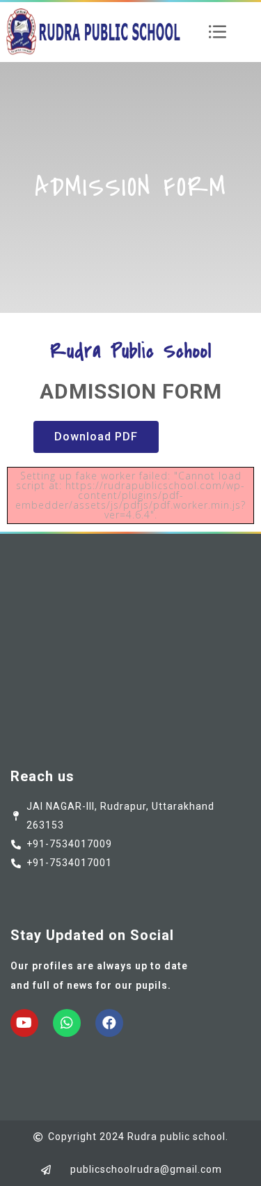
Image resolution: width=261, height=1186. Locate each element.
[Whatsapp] (67, 1023)
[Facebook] (109, 1023)
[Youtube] (24, 1023)
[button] (96, 437)
